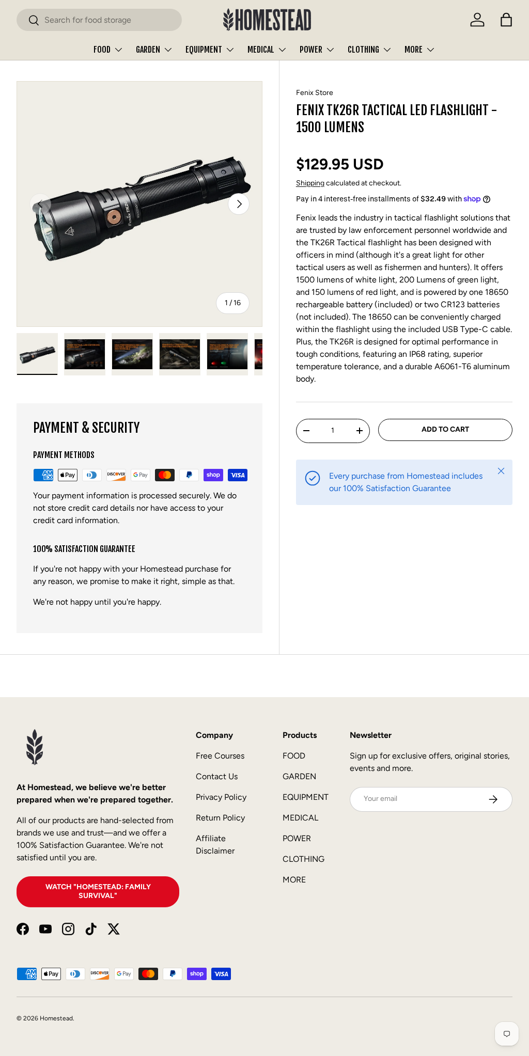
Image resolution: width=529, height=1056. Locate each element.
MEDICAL (300, 818)
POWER (297, 838)
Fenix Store (314, 92)
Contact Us (217, 776)
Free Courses (220, 756)
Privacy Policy (221, 797)
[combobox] (99, 20)
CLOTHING (303, 859)
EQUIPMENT (306, 797)
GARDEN (299, 776)
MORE (294, 880)
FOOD (294, 756)
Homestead (56, 1018)
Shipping (310, 183)
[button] (506, 19)
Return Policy (220, 818)
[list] (139, 204)
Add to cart (445, 429)
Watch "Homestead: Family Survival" (98, 891)
